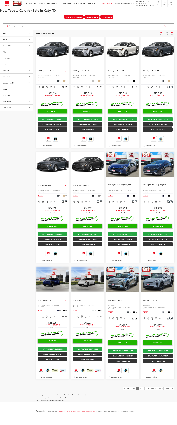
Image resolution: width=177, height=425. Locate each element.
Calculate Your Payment (52, 124)
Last (160, 388)
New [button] (30, 3)
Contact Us (91, 3)
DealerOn (60, 411)
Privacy (70, 411)
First (127, 388)
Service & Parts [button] (52, 3)
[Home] (26, 3)
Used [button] (35, 3)
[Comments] (63, 87)
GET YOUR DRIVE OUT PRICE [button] (52, 119)
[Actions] (65, 70)
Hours (94, 411)
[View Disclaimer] (54, 87)
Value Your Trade (52, 129)
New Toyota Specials (73, 17)
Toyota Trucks (92, 17)
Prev (133, 388)
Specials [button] (76, 3)
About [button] (82, 3)
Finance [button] (42, 3)
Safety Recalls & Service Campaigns (82, 411)
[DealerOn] (40, 411)
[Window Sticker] (66, 87)
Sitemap (66, 411)
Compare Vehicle (46, 146)
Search (166, 26)
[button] (67, 49)
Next (153, 388)
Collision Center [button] (65, 3)
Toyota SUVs (107, 17)
